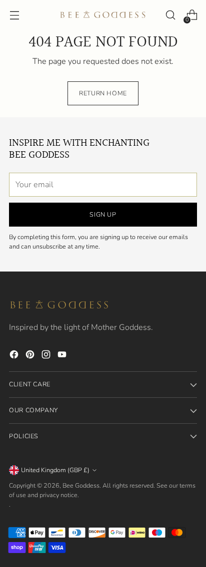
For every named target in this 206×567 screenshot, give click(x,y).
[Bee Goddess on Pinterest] (31, 356)
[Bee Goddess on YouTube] (63, 356)
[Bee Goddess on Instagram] (47, 356)
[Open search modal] (170, 15)
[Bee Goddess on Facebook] (15, 356)
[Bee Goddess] (103, 15)
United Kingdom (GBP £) (55, 470)
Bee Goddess (81, 485)
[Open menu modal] (14, 15)
